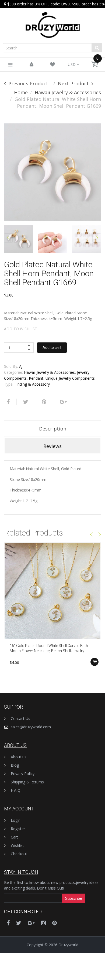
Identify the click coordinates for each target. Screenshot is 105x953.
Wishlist (17, 845)
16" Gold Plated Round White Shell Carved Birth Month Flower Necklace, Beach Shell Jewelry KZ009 (49, 649)
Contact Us (20, 718)
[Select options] (94, 662)
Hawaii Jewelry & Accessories (68, 92)
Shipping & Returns (27, 781)
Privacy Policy (22, 773)
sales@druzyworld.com (31, 726)
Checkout (19, 853)
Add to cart (52, 347)
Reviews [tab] (52, 446)
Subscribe (73, 898)
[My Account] (31, 65)
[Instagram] (43, 923)
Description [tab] (52, 428)
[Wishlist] (52, 65)
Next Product (73, 83)
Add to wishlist (20, 328)
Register (18, 828)
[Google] (62, 402)
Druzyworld (68, 944)
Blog (15, 765)
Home (21, 92)
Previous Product (28, 83)
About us (18, 756)
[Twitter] (25, 402)
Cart (14, 837)
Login (15, 820)
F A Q (15, 790)
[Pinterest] (54, 923)
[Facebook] (7, 402)
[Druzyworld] (52, 19)
